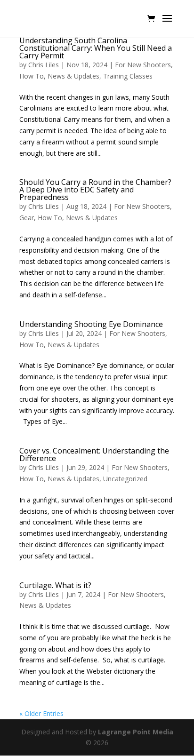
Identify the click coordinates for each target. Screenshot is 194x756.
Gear (26, 217)
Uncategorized (125, 478)
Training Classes (128, 76)
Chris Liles (43, 64)
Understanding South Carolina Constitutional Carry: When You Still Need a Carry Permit (95, 48)
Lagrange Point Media (135, 731)
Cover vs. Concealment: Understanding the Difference (94, 454)
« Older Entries (41, 713)
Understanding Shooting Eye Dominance (91, 324)
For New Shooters (143, 64)
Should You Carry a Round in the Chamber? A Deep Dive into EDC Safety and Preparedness (95, 189)
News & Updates (73, 76)
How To (31, 76)
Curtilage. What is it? (55, 585)
